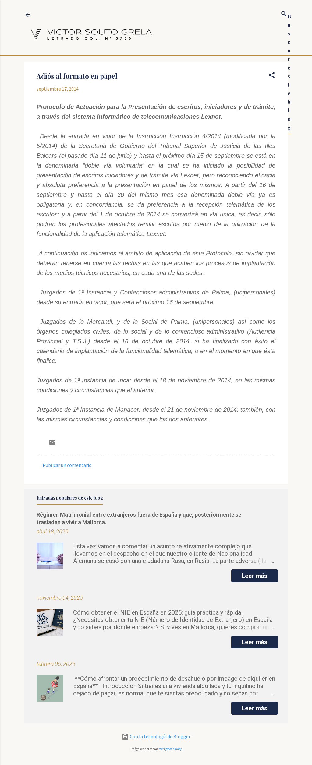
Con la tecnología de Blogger (159, 736)
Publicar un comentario (67, 465)
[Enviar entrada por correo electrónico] (52, 444)
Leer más (255, 575)
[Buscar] (284, 14)
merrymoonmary (170, 749)
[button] (271, 76)
